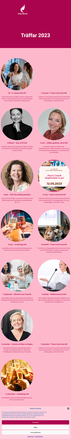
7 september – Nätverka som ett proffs (17, 294)
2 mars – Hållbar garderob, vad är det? (54, 143)
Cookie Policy (30, 436)
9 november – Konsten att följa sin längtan (17, 344)
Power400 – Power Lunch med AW (54, 244)
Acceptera (35, 422)
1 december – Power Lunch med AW (54, 344)
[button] (68, 408)
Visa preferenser (35, 432)
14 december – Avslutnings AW (17, 394)
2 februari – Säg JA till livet (17, 143)
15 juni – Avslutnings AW (17, 244)
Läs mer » (17, 103)
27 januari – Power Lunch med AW (54, 93)
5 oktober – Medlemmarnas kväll (54, 294)
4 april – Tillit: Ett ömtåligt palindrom (17, 195)
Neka (35, 427)
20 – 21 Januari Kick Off (17, 93)
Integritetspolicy (39, 436)
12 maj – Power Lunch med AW (54, 195)
